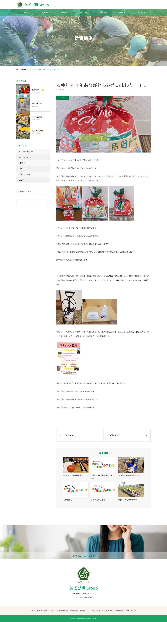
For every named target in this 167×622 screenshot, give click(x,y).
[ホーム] (17, 69)
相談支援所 (73, 610)
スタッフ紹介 (83, 12)
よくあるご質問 (102, 12)
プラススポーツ (24, 174)
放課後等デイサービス (46, 610)
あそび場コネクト (25, 157)
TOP (33, 610)
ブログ (63, 98)
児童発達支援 (62, 610)
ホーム (26, 12)
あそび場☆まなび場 (26, 151)
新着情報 (122, 12)
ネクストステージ (25, 169)
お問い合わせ (141, 12)
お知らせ (22, 163)
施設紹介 (64, 12)
